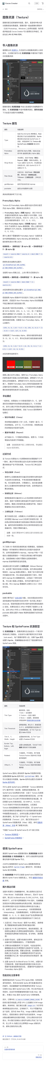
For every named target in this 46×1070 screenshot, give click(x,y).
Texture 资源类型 (11, 834)
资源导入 (15, 50)
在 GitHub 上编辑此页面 (13, 1036)
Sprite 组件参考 (9, 782)
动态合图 (18, 598)
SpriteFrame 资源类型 (13, 838)
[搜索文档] (29, 3)
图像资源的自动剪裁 (33, 720)
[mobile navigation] (42, 3)
